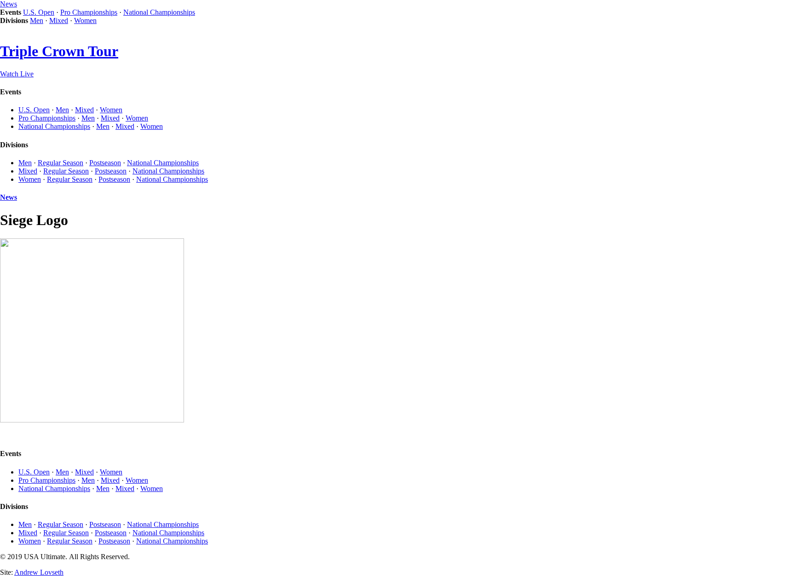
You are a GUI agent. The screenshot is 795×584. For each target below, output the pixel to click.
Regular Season (60, 163)
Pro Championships (88, 12)
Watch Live (17, 74)
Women (85, 20)
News (8, 4)
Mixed (58, 20)
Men (36, 20)
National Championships (159, 12)
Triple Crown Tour (59, 51)
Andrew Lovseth (38, 572)
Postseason (105, 163)
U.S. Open (38, 12)
